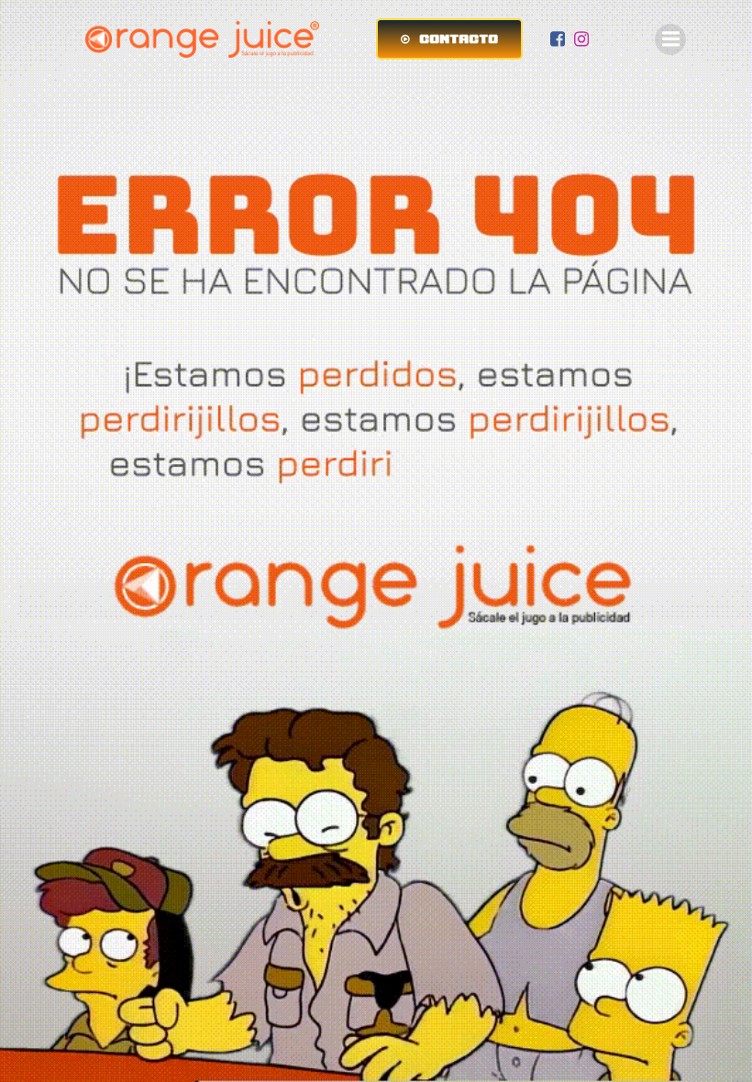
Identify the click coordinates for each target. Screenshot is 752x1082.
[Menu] (670, 39)
